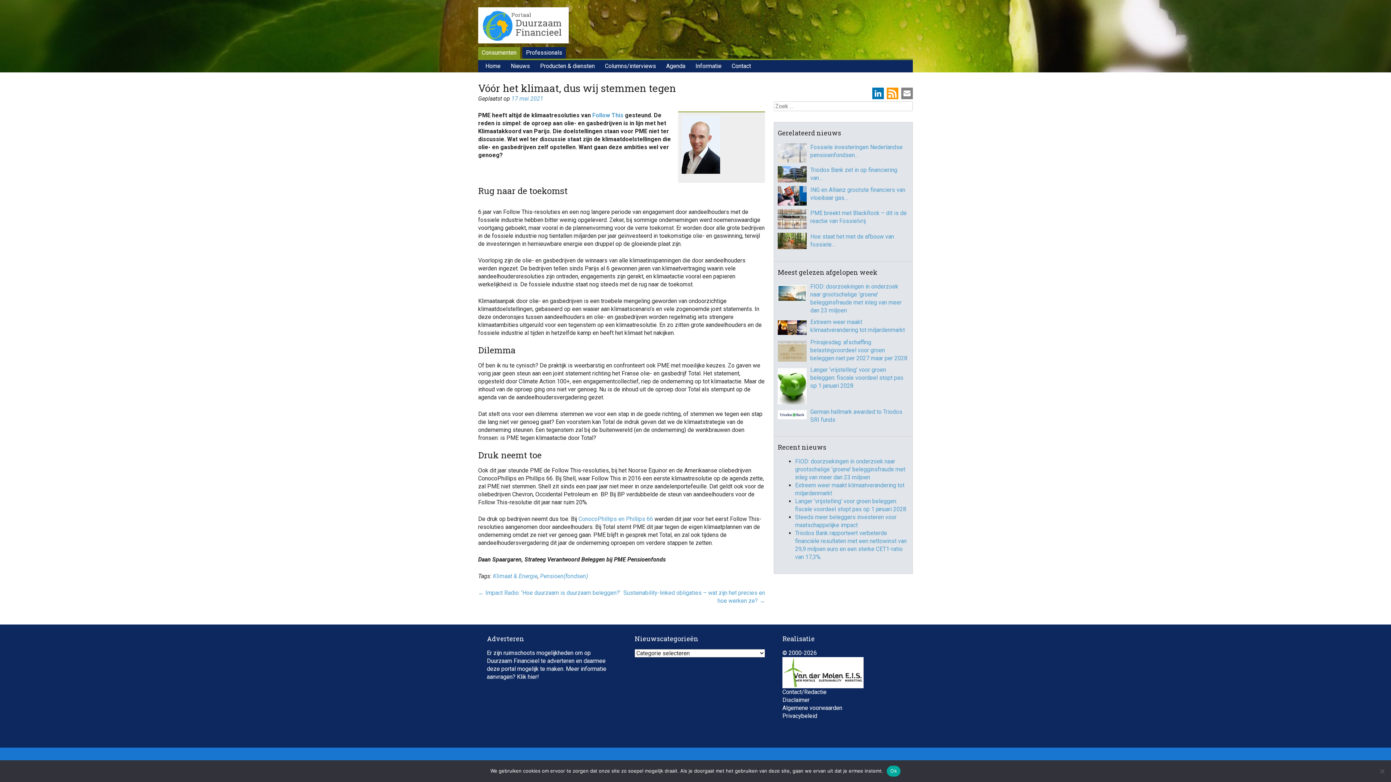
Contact (741, 66)
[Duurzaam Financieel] (523, 26)
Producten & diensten (567, 66)
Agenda (675, 66)
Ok (893, 771)
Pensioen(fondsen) (564, 576)
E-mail (907, 93)
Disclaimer (796, 700)
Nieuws (520, 66)
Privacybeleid (799, 715)
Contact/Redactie (804, 692)
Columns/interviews (630, 66)
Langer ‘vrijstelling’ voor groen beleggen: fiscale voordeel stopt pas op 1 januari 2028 (856, 377)
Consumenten (499, 52)
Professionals (544, 52)
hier (532, 676)
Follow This (607, 115)
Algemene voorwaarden (812, 708)
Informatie (709, 66)
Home (493, 66)
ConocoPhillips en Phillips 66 (615, 519)
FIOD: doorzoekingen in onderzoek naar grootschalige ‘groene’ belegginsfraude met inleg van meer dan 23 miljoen (856, 298)
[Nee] (1382, 771)
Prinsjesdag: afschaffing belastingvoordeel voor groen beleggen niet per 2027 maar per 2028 (858, 350)
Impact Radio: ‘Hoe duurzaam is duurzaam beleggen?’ (549, 592)
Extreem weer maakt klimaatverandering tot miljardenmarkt (857, 326)
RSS (892, 93)
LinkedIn (878, 93)
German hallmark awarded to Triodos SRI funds (856, 415)
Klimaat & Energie (515, 576)
